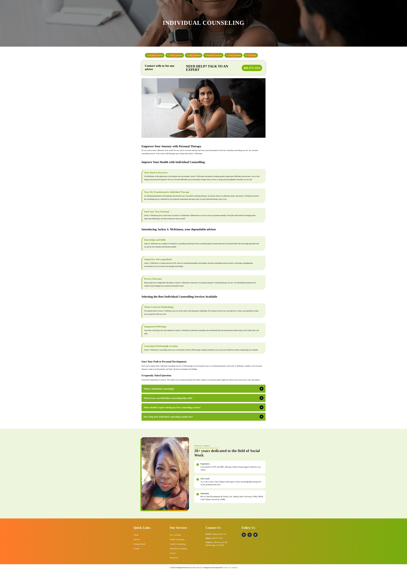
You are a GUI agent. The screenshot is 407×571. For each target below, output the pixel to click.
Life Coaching (175, 535)
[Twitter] (255, 535)
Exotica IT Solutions (230, 567)
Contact (136, 548)
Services (137, 539)
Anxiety (173, 553)
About (136, 535)
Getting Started (139, 544)
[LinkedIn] (244, 535)
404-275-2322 (252, 67)
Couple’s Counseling (178, 544)
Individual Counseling (178, 548)
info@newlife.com (219, 534)
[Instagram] (249, 535)
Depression (174, 558)
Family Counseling (177, 539)
